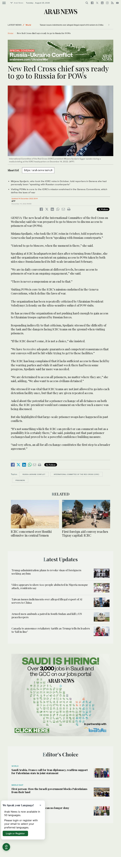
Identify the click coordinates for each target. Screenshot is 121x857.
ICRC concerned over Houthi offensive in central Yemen (31, 533)
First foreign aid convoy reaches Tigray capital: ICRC (85, 533)
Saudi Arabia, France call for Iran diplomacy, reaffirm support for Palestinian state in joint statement (50, 771)
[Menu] (4, 3)
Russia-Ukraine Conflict (34, 474)
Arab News (18, 3)
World (28, 25)
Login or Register (15, 833)
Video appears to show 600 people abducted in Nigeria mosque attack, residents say (50, 586)
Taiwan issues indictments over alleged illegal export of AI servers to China (67, 25)
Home (11, 33)
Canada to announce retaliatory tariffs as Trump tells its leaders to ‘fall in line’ (51, 630)
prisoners (20, 480)
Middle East (17, 785)
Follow (104, 209)
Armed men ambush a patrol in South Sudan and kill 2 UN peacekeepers (47, 615)
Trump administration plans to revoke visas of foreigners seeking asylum (46, 571)
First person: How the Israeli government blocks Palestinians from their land (49, 790)
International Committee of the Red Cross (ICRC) (76, 474)
